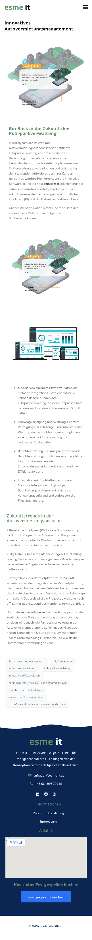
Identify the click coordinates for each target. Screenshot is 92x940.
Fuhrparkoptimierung (21, 668)
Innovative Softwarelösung (24, 675)
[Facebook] (46, 794)
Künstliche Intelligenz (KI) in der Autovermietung (37, 682)
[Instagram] (54, 794)
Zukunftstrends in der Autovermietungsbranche (37, 704)
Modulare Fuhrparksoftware (25, 690)
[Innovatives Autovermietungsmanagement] (46, 76)
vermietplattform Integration (26, 697)
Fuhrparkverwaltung (57, 668)
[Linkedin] (37, 794)
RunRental (51, 184)
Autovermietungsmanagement (26, 661)
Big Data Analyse (63, 661)
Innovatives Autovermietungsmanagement (38, 26)
